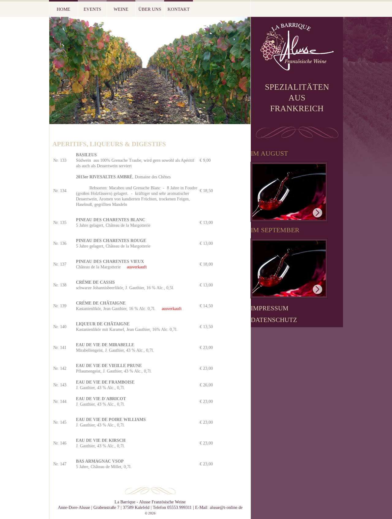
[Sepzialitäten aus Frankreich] (297, 68)
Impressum (269, 308)
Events (92, 9)
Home (63, 9)
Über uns (149, 9)
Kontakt (179, 9)
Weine (121, 9)
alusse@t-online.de (226, 507)
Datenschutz (274, 320)
